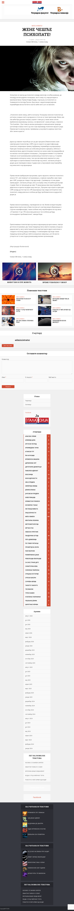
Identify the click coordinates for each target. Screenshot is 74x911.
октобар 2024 (29, 710)
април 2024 (28, 735)
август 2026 (28, 616)
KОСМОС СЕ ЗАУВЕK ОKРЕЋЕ (34, 762)
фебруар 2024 (29, 744)
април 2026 (28, 633)
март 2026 (28, 637)
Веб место (52, 377)
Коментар (5, 359)
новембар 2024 (30, 705)
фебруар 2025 (29, 693)
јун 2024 (27, 727)
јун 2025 (27, 676)
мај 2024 (28, 731)
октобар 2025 (29, 659)
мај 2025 (28, 680)
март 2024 (28, 740)
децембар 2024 (30, 701)
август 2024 (28, 718)
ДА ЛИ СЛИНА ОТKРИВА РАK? (24, 321)
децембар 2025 (30, 650)
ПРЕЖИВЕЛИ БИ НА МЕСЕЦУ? (59, 321)
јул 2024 (27, 723)
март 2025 (28, 688)
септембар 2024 (30, 714)
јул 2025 (27, 671)
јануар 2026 (28, 646)
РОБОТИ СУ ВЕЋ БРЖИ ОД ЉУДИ (61, 310)
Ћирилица (28, 400)
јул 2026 (27, 620)
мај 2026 (28, 629)
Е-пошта (28, 377)
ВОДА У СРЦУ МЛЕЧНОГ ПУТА (24, 310)
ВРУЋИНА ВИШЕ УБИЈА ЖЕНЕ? (61, 299)
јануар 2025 (28, 697)
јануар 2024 (28, 748)
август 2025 (28, 667)
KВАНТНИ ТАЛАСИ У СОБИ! (23, 299)
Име (4, 377)
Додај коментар (40, 39)
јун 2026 (27, 624)
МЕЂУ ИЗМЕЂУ (37, 26)
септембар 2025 (30, 663)
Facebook (28, 412)
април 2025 (28, 684)
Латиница (28, 404)
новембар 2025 (30, 654)
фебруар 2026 (29, 641)
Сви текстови (8, 345)
